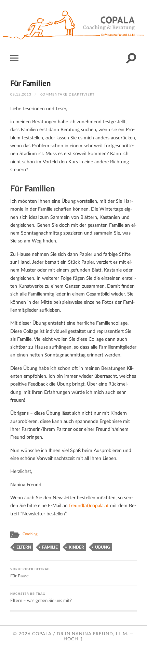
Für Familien (30, 83)
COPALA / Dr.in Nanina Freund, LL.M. (80, 634)
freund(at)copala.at (89, 505)
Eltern (23, 547)
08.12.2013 (20, 94)
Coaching (30, 534)
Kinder (76, 547)
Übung (102, 547)
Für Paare (30, 573)
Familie (50, 547)
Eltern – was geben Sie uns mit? (41, 597)
